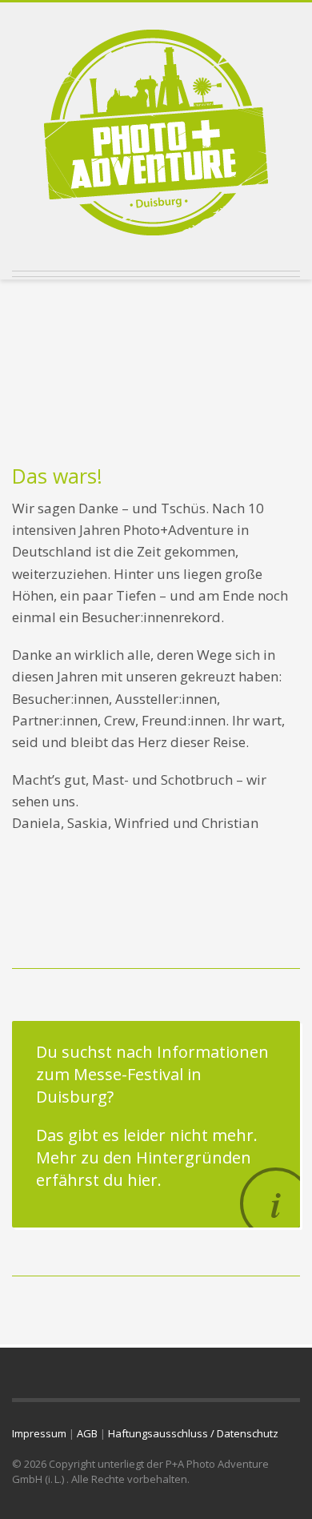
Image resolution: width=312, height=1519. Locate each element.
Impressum (39, 1433)
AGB (87, 1433)
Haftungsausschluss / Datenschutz (193, 1433)
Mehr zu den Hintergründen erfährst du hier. (143, 1169)
